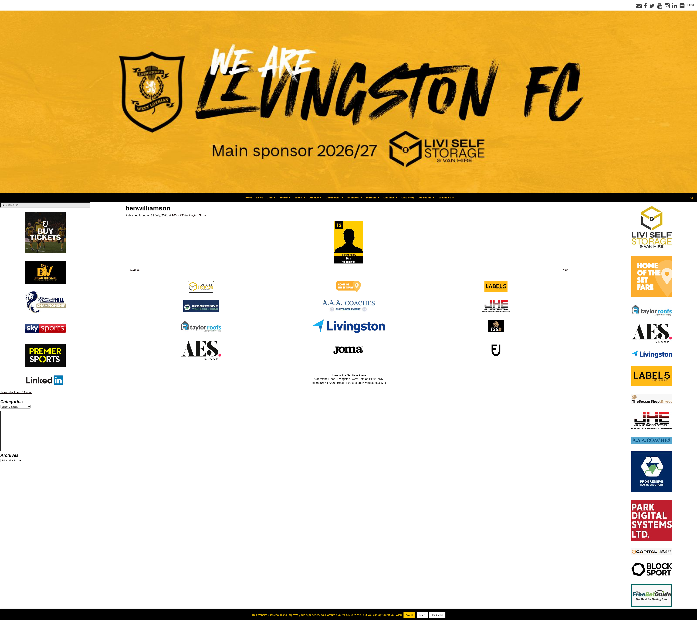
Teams (284, 197)
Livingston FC (20, 616)
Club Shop (408, 197)
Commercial (333, 197)
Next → (567, 269)
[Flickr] (682, 6)
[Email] (639, 6)
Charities (389, 197)
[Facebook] (645, 6)
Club (270, 197)
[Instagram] (667, 6)
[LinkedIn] (674, 6)
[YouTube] (659, 6)
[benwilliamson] (348, 242)
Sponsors (353, 197)
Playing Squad (197, 215)
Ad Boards (424, 197)
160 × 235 (178, 215)
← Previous (132, 269)
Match (298, 197)
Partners (371, 197)
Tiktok (690, 5)
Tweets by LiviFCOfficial (16, 392)
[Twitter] (652, 6)
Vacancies (445, 197)
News (259, 197)
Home (248, 197)
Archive (314, 197)
